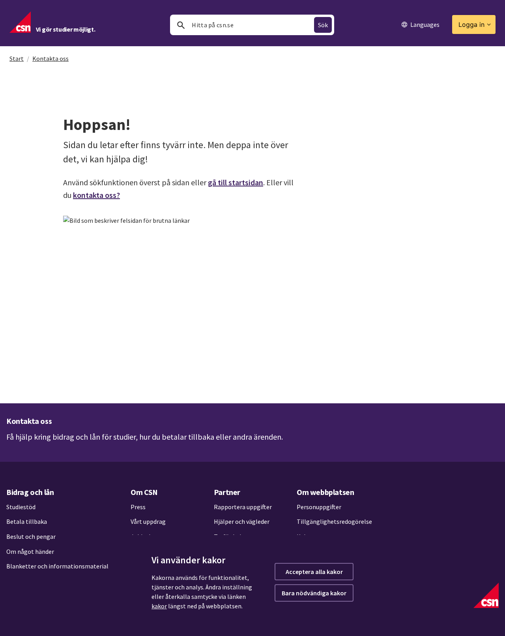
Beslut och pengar (31, 536)
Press (138, 507)
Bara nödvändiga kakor (314, 593)
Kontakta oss (50, 58)
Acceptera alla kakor (314, 572)
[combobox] (252, 25)
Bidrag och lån (30, 492)
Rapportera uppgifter (243, 507)
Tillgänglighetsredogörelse (334, 521)
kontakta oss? (96, 195)
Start (16, 58)
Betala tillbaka (26, 521)
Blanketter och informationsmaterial (57, 566)
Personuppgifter (319, 507)
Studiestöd (21, 507)
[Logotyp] (486, 595)
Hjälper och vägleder (241, 521)
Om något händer (30, 551)
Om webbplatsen (325, 492)
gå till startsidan (235, 182)
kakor (159, 606)
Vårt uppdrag (148, 521)
